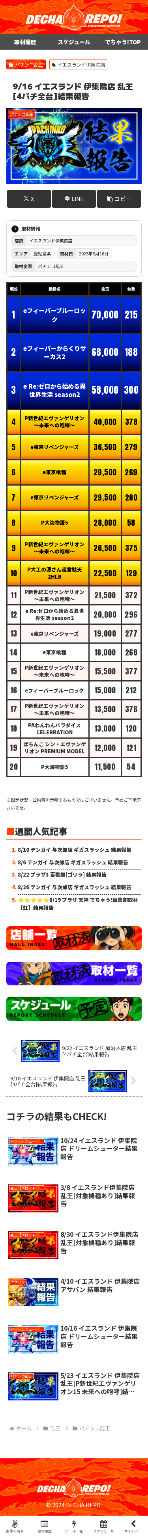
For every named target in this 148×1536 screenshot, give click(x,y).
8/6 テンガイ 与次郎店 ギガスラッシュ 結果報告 (73, 862)
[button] (119, 199)
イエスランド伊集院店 (81, 64)
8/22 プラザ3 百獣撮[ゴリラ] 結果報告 (62, 874)
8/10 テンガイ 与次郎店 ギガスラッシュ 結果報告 (74, 849)
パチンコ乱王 (29, 64)
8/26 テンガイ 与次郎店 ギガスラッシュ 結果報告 (74, 887)
